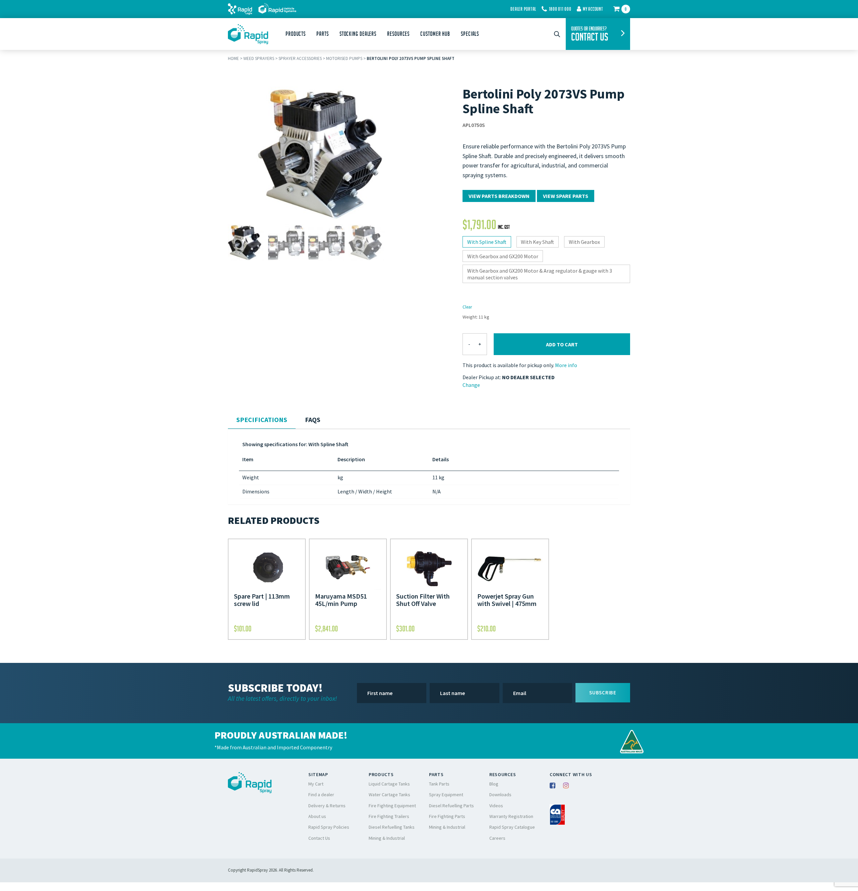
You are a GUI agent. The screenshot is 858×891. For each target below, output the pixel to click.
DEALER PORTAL (523, 9)
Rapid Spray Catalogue (512, 827)
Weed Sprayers (258, 58)
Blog (493, 784)
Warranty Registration (511, 816)
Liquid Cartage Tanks (389, 784)
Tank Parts (439, 784)
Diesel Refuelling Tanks (392, 827)
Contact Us (319, 838)
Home (233, 58)
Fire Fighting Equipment (392, 806)
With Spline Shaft (486, 241)
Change (471, 385)
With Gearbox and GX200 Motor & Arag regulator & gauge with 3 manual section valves (539, 274)
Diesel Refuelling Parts (451, 806)
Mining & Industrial (387, 838)
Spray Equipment (446, 795)
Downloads (500, 795)
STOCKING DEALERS (358, 33)
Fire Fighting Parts (447, 816)
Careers (497, 838)
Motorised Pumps (344, 58)
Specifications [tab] (261, 419)
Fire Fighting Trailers (389, 816)
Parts (322, 33)
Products (296, 33)
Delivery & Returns (327, 806)
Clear (467, 307)
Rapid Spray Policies (328, 827)
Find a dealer (321, 795)
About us (317, 816)
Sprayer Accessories (300, 58)
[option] (246, 242)
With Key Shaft (537, 241)
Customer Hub (435, 33)
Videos (496, 806)
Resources (398, 33)
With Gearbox (584, 241)
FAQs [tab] (312, 419)
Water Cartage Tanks (389, 795)
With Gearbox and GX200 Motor (502, 256)
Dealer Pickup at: (482, 377)
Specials (470, 33)
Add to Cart (562, 344)
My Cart (315, 784)
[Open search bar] (557, 34)
